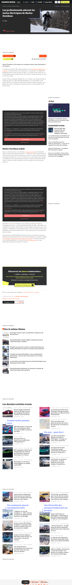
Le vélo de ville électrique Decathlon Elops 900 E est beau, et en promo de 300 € (60, 539)
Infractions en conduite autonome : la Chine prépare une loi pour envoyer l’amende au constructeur (59, 461)
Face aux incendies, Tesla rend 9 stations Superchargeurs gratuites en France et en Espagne (58, 154)
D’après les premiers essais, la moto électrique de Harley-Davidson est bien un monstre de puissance (27, 347)
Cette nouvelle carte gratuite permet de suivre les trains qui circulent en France (59, 424)
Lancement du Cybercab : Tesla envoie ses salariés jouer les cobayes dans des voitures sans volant (23, 497)
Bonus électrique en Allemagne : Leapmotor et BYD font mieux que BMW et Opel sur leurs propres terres (59, 516)
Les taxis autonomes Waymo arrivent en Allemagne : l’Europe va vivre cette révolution (58, 438)
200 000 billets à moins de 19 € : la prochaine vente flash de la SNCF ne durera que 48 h (23, 429)
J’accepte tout (25, 139)
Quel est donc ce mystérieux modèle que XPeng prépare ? (22, 440)
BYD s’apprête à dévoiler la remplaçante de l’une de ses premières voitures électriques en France (23, 452)
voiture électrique (31, 240)
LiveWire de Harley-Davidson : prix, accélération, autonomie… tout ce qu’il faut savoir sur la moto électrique (26, 355)
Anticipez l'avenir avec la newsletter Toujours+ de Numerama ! (26, 333)
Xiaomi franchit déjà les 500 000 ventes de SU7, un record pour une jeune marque (23, 537)
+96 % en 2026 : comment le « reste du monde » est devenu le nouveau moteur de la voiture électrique (60, 551)
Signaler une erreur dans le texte (11, 298)
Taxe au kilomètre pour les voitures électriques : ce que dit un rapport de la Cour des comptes (58, 143)
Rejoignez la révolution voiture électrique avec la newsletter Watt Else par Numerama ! (58, 120)
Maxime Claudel (10, 31)
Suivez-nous (43, 56)
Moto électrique (65, 6)
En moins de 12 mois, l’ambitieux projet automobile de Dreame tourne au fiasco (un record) (58, 450)
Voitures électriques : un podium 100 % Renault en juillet (58, 149)
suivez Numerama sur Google (30, 292)
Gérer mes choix (25, 142)
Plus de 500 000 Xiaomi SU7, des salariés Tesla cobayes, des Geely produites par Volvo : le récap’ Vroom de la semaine (61, 131)
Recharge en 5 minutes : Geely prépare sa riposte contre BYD (22, 463)
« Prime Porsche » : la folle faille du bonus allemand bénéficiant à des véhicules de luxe (60, 528)
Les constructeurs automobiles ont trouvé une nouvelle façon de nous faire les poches (58, 137)
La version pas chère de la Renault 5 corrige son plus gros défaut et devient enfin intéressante (60, 412)
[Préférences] (59, 2)
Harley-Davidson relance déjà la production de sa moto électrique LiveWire (26, 340)
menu (18, 2)
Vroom (57, 6)
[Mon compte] (56, 2)
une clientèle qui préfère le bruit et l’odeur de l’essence (17, 238)
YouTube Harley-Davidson (21, 296)
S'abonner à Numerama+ (23, 285)
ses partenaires (8, 132)
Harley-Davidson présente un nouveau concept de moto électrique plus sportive (26, 369)
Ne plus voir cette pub (8, 52)
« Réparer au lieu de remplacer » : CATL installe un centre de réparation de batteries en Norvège (23, 514)
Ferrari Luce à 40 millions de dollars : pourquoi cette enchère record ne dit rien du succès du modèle (23, 525)
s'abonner (66, 2)
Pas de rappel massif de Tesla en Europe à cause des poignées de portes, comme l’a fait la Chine (22, 412)
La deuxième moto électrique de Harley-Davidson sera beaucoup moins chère (28, 362)
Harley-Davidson (30, 152)
